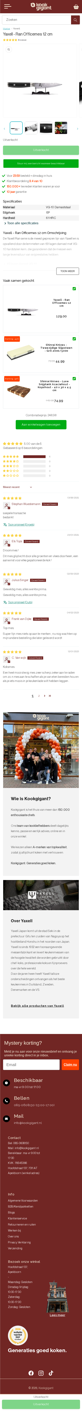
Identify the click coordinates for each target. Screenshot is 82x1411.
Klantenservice (17, 1218)
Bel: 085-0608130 (18, 1143)
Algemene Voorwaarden (23, 1200)
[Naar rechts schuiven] (77, 128)
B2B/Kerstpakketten (20, 1206)
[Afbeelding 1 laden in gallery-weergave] (16, 128)
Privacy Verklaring (19, 1242)
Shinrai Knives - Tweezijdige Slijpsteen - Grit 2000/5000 (56, 347)
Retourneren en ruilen (22, 1224)
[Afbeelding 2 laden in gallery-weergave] (31, 128)
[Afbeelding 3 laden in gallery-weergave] (46, 128)
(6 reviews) (22, 40)
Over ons (13, 1236)
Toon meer (68, 271)
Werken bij (14, 1230)
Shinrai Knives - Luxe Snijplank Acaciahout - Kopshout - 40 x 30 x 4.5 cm (54, 386)
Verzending (15, 1248)
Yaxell (16, 28)
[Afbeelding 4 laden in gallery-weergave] (61, 128)
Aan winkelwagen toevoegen (41, 424)
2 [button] (39, 696)
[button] (76, 6)
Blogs (11, 1212)
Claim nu (70, 1064)
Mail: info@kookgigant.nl (23, 1148)
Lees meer (57, 1315)
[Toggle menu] (8, 6)
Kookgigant (46, 1388)
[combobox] (41, 19)
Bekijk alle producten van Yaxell (37, 1006)
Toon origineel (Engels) (21, 524)
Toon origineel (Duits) (20, 602)
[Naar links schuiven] (4, 128)
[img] (12, 498)
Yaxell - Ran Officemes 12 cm (61, 302)
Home (6, 28)
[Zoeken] (75, 20)
